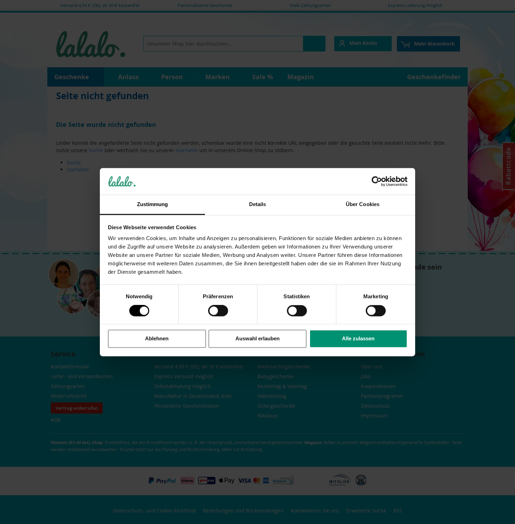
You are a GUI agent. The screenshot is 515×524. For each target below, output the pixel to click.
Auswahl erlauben (257, 339)
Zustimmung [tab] (152, 204)
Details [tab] (257, 204)
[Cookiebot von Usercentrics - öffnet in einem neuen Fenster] (376, 181)
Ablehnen (157, 339)
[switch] (218, 311)
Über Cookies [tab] (362, 204)
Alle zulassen (358, 339)
